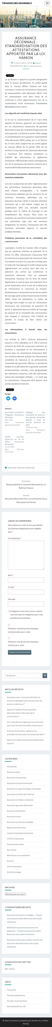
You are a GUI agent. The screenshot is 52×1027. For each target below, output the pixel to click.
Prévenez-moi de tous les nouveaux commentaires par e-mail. (23, 630)
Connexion (11, 990)
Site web (11, 599)
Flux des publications (16, 995)
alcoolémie (12, 766)
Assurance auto (13, 772)
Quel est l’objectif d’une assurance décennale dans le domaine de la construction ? (21, 713)
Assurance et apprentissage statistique (24, 788)
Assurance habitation (16, 811)
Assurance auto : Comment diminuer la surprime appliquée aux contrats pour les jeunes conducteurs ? (24, 700)
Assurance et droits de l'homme (20, 794)
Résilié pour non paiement (18, 855)
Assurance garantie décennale (21, 467)
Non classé (11, 850)
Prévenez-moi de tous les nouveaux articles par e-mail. (23, 643)
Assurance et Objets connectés (20, 800)
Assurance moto (14, 816)
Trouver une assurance (17, 3)
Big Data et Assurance (16, 827)
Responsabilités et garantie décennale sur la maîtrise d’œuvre (26, 484)
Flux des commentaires (17, 1001)
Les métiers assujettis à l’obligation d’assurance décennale (14, 414)
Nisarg (26, 1023)
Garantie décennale (15, 844)
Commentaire (14, 538)
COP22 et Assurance (15, 838)
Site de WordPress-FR (16, 1006)
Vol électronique (14, 872)
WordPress (36, 1020)
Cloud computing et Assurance (20, 833)
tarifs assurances (14, 866)
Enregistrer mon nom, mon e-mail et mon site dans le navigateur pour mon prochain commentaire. (26, 614)
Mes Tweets (10, 969)
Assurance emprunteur (17, 777)
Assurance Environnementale (19, 783)
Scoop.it (10, 861)
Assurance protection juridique (20, 822)
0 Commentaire (34, 66)
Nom (11, 575)
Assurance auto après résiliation (21, 934)
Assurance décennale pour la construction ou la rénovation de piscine (26, 498)
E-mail (11, 587)
